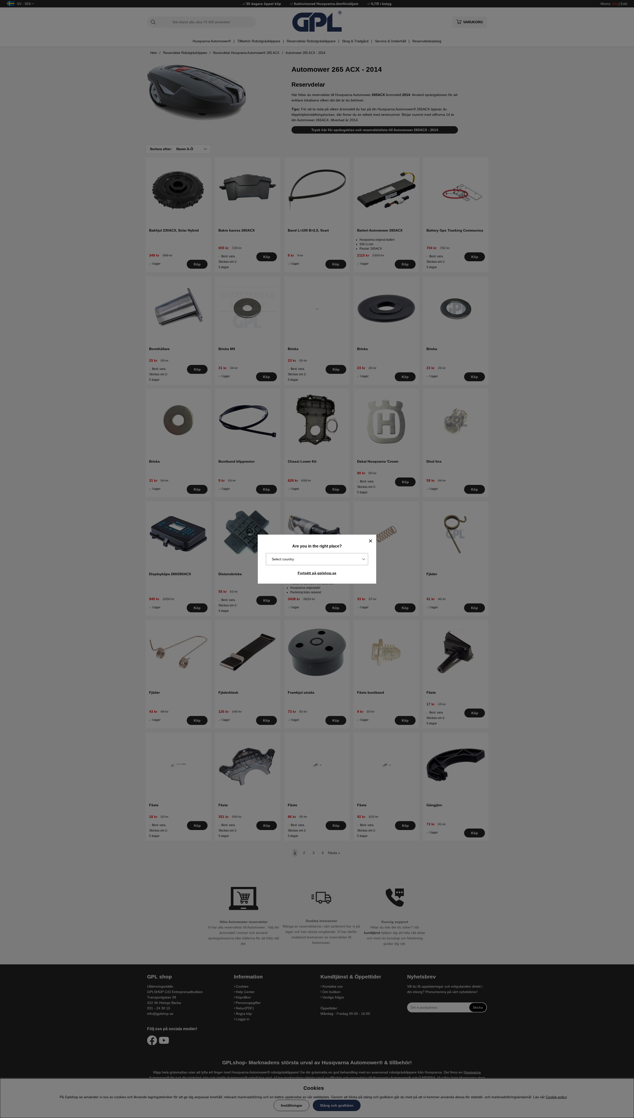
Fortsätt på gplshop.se (317, 573)
